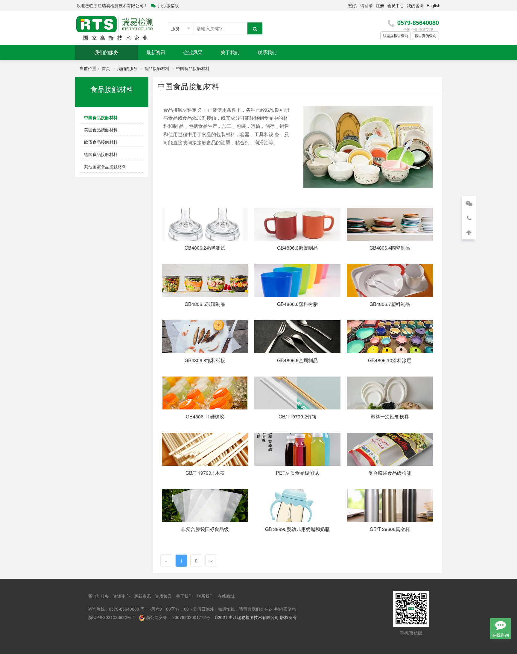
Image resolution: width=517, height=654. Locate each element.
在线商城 (226, 596)
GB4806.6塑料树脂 (297, 304)
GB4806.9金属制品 (297, 360)
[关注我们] (469, 203)
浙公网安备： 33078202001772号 (178, 617)
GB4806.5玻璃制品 (205, 304)
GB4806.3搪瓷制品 (297, 247)
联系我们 (267, 52)
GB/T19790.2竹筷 (298, 416)
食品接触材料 (156, 68)
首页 (106, 68)
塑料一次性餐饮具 (390, 416)
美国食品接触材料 (101, 130)
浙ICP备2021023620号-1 (111, 617)
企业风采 (193, 52)
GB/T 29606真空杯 (390, 529)
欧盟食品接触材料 (101, 142)
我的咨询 (415, 5)
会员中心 (395, 5)
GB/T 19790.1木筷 (205, 472)
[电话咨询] (469, 218)
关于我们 (230, 52)
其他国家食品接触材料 (105, 166)
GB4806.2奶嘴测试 (205, 247)
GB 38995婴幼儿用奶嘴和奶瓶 (297, 529)
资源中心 (121, 596)
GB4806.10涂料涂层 (389, 360)
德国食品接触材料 (101, 154)
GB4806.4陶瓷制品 (389, 247)
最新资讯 (155, 52)
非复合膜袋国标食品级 (205, 529)
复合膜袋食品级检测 (389, 472)
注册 (380, 5)
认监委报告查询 (395, 35)
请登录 (366, 5)
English (433, 5)
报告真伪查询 (425, 35)
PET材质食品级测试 (297, 472)
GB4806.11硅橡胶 (205, 416)
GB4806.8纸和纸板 (205, 360)
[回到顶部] (469, 232)
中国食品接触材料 (192, 68)
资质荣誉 (163, 596)
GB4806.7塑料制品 (389, 304)
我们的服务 (106, 52)
